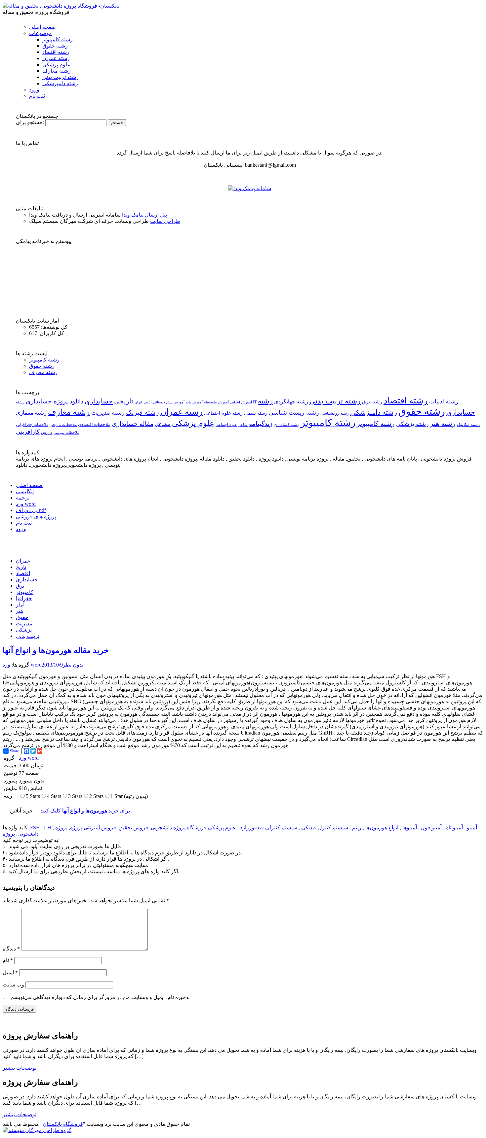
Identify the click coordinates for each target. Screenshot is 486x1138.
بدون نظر (73, 665)
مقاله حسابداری (132, 423)
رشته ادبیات (444, 401)
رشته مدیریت (108, 412)
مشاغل (163, 424)
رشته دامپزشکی (60, 83)
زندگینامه (260, 423)
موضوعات (40, 33)
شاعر (243, 424)
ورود (34, 89)
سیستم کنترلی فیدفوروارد (268, 827)
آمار (20, 604)
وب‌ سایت (13, 984)
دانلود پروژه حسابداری (54, 401)
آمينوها (409, 827)
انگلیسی (25, 491)
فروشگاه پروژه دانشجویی (179, 827)
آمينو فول (431, 827)
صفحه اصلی (42, 27)
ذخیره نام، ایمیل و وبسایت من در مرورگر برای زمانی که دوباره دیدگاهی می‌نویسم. (100, 997)
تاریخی (123, 401)
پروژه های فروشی (36, 516)
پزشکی (24, 630)
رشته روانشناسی (334, 413)
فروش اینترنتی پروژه (93, 827)
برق (20, 586)
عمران (23, 561)
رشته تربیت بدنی (60, 77)
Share (14, 751)
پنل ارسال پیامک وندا (144, 215)
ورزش (46, 432)
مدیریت (24, 623)
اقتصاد (23, 573)
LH (47, 827)
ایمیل (10, 972)
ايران (138, 402)
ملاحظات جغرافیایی (32, 424)
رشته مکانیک (468, 424)
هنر (19, 611)
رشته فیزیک (142, 412)
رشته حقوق (55, 46)
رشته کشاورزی (286, 424)
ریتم (356, 827)
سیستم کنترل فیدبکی (324, 827)
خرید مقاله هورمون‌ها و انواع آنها (56, 650)
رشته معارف (56, 71)
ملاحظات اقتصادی (94, 424)
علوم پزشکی (56, 64)
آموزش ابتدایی (241, 402)
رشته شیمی (255, 413)
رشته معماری (31, 413)
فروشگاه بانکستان (63, 1124)
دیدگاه (11, 948)
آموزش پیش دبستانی (168, 402)
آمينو (472, 827)
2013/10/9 (52, 665)
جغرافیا (24, 598)
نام (8, 960)
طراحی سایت (165, 221)
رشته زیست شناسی (294, 412)
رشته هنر (443, 423)
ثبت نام (37, 96)
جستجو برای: (30, 122)
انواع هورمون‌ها (381, 827)
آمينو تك (454, 827)
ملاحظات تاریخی (63, 424)
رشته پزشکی (412, 424)
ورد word (26, 504)
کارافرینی (28, 432)
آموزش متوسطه (216, 402)
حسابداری (99, 401)
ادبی (147, 401)
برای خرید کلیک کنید (85, 810)
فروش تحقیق (133, 827)
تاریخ (21, 567)
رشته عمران (56, 58)
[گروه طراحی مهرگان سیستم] (37, 1130)
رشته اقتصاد (55, 52)
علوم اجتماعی (226, 425)
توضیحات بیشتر (19, 1068)
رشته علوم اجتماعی (223, 413)
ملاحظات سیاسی (66, 432)
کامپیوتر (24, 592)
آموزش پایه (194, 402)
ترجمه (22, 497)
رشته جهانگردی (291, 401)
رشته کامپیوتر (57, 39)
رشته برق (372, 401)
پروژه (9, 834)
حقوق (22, 617)
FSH (35, 827)
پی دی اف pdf (31, 510)
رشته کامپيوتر (376, 423)
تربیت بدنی (27, 636)
